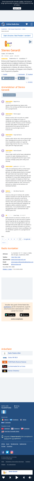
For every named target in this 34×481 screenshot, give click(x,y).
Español (5, 74)
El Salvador (7, 422)
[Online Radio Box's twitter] (7, 452)
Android (6, 438)
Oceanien (9, 446)
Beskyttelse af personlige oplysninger (15, 461)
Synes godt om (9, 78)
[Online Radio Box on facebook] (2, 452)
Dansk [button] (16, 407)
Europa (3, 446)
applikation (7, 307)
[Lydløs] (30, 477)
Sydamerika (23, 444)
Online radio (6, 407)
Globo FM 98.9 (13, 357)
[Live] (30, 42)
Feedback (28, 461)
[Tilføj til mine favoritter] (3, 477)
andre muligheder (17, 319)
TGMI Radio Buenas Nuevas (17, 362)
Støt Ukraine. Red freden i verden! (17, 35)
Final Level (9, 458)
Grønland (26, 428)
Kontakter (30, 82)
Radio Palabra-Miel (14, 353)
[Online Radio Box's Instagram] (11, 452)
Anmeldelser (22, 58)
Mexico (6, 419)
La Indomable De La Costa (16, 366)
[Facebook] (29, 74)
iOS (13, 438)
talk (2, 56)
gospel (11, 56)
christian (6, 56)
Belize (24, 419)
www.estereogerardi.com (18, 259)
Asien (7, 444)
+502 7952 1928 (15, 257)
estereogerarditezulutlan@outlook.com (22, 262)
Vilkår (2, 461)
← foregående (26, 239)
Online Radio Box (12, 24)
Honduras (15, 419)
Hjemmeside (21, 74)
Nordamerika (14, 444)
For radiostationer (11, 464)
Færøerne (17, 428)
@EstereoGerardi (16, 264)
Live (23, 78)
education (16, 56)
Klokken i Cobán (7, 269)
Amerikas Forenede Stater (11, 431)
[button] (17, 477)
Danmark (7, 428)
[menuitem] (2, 239)
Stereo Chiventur (13, 371)
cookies (21, 1)
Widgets (3, 464)
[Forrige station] (10, 477)
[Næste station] (24, 477)
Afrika (3, 444)
